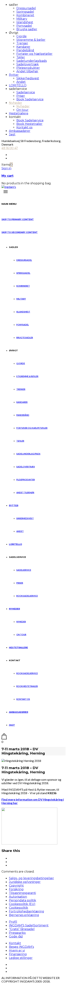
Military (21, 18)
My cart (7, 175)
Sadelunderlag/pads (31, 61)
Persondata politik (22, 900)
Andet (21, 82)
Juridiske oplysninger (25, 882)
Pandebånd (25, 50)
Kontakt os (24, 127)
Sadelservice (25, 92)
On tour (22, 110)
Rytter (14, 75)
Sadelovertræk (27, 64)
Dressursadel (26, 8)
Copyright (16, 885)
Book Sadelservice (30, 99)
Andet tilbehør (27, 71)
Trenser (22, 43)
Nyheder (15, 103)
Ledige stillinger (21, 958)
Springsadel (25, 11)
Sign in (6, 168)
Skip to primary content (17, 219)
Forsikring (16, 889)
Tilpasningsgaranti (22, 893)
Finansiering (18, 954)
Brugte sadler (26, 29)
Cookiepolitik (18, 907)
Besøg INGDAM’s (21, 947)
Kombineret (25, 15)
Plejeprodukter (28, 68)
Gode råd (16, 936)
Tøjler (20, 57)
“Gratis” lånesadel (22, 929)
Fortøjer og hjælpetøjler (34, 54)
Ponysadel (24, 25)
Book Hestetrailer (29, 124)
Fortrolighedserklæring (26, 911)
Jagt (12, 134)
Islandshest (24, 22)
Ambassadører (19, 131)
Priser (20, 96)
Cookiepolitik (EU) (22, 904)
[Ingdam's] (8, 187)
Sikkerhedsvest (27, 78)
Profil (13, 921)
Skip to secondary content (19, 232)
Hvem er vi (17, 950)
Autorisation (18, 896)
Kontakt (15, 943)
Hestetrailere (18, 113)
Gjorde (21, 36)
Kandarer (23, 47)
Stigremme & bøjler (30, 40)
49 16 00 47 (9, 148)
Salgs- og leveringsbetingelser (31, 878)
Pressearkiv (17, 933)
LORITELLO (17, 85)
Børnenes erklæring (24, 915)
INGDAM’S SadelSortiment (29, 925)
